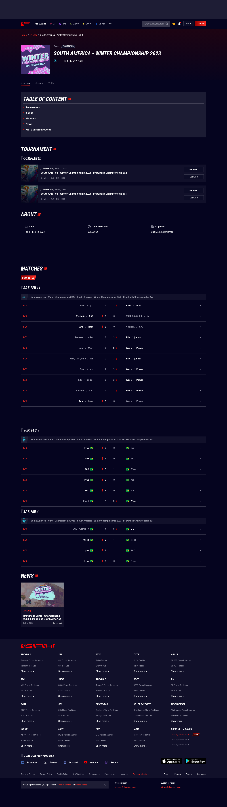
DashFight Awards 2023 (181, 740)
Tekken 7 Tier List (103, 691)
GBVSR (102, 23)
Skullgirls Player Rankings (107, 710)
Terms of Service (28, 774)
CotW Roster (139, 666)
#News (27, 611)
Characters (201, 774)
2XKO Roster (101, 660)
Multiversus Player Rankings (183, 710)
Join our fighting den (39, 756)
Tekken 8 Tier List (28, 666)
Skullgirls (102, 704)
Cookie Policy (62, 774)
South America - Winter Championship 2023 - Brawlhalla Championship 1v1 (84, 193)
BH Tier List (176, 691)
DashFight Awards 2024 (181, 735)
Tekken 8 (26, 654)
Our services (94, 774)
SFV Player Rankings (104, 735)
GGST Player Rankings (30, 710)
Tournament (33, 107)
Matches (31, 118)
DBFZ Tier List (139, 691)
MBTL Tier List (64, 740)
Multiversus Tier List (179, 716)
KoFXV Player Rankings (31, 735)
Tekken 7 (101, 679)
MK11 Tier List (140, 740)
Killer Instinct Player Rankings (146, 710)
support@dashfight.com (125, 787)
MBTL (61, 729)
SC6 (60, 704)
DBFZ (136, 679)
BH (172, 679)
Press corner (110, 774)
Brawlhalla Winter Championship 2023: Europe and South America (39, 585)
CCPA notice (78, 774)
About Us (124, 774)
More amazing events (38, 129)
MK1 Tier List (26, 691)
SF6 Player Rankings (67, 660)
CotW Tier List (139, 660)
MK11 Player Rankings (143, 735)
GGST (23, 704)
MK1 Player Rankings (30, 685)
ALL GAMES (40, 23)
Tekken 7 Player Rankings (107, 685)
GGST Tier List (27, 716)
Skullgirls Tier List (103, 716)
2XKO (76, 23)
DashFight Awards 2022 (181, 745)
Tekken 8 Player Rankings (32, 660)
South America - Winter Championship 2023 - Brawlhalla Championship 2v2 (84, 172)
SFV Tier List (101, 740)
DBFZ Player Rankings (143, 685)
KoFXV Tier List (27, 740)
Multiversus (178, 704)
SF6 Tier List (63, 666)
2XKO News (101, 666)
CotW (89, 23)
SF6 (64, 23)
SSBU (61, 679)
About (29, 113)
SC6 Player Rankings (67, 710)
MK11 (136, 729)
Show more (26, 671)
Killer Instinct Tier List (143, 716)
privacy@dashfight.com (171, 787)
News (29, 124)
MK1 (23, 679)
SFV (98, 729)
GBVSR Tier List (177, 666)
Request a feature (141, 774)
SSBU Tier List (64, 691)
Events (167, 774)
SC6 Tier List (63, 716)
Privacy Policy (46, 774)
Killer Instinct (142, 704)
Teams (189, 774)
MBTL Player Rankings (67, 735)
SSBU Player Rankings (67, 685)
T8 (54, 23)
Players (177, 774)
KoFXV (24, 729)
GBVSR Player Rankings (181, 660)
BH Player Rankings (179, 685)
